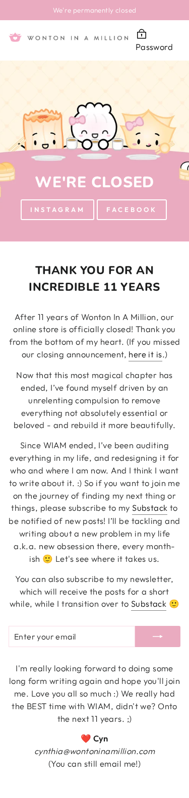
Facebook (131, 209)
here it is (145, 354)
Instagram (57, 209)
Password (154, 46)
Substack (149, 507)
